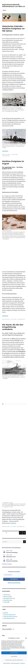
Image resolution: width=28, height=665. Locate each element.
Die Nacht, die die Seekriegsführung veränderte (13, 327)
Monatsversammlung (12, 552)
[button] (26, 638)
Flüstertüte (6, 596)
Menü (4, 10)
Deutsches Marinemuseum (10, 616)
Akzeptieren (14, 652)
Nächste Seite (24, 534)
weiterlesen (5, 151)
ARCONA (5, 594)
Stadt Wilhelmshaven (9, 618)
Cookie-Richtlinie (6, 663)
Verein (5, 602)
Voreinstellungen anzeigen (14, 660)
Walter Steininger (6, 154)
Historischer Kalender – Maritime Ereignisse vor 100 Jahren (13, 28)
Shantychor (6, 600)
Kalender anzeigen (7, 564)
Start (3, 635)
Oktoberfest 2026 (11, 556)
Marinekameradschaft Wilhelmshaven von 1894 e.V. (13, 5)
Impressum (22, 663)
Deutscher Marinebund (9, 614)
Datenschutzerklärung (15, 663)
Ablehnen (14, 656)
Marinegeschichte (6, 155)
